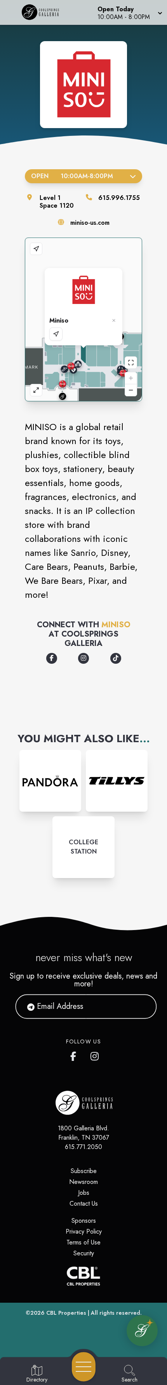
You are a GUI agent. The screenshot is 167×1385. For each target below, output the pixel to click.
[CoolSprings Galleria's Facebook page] (75, 1054)
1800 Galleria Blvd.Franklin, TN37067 (83, 1133)
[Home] (43, 12)
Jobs (83, 1192)
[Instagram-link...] (50, 781)
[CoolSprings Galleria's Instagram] (95, 1054)
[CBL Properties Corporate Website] (83, 1276)
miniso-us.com (90, 222)
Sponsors (83, 1220)
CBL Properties (66, 1313)
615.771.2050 (83, 1146)
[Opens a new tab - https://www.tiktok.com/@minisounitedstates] (115, 658)
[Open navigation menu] (84, 1367)
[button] (129, 12)
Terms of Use (83, 1242)
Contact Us (84, 1203)
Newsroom (83, 1181)
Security (83, 1253)
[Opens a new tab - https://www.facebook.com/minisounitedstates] (51, 658)
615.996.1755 (119, 197)
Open (72, 176)
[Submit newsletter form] (141, 1007)
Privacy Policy (84, 1231)
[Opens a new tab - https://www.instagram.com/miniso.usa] (83, 658)
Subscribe (84, 1170)
